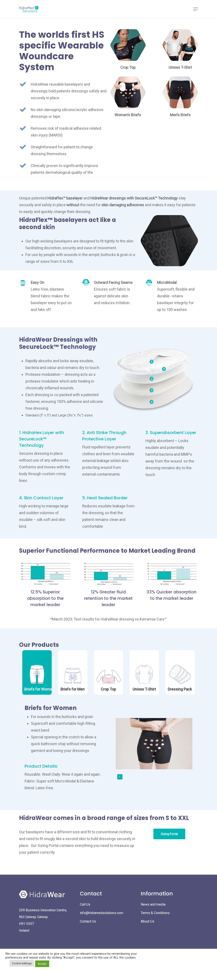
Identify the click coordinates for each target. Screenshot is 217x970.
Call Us (85, 904)
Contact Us (88, 921)
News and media (153, 904)
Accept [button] (42, 963)
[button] (195, 9)
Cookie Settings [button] (22, 963)
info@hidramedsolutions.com (101, 913)
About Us (147, 921)
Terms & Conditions (155, 913)
